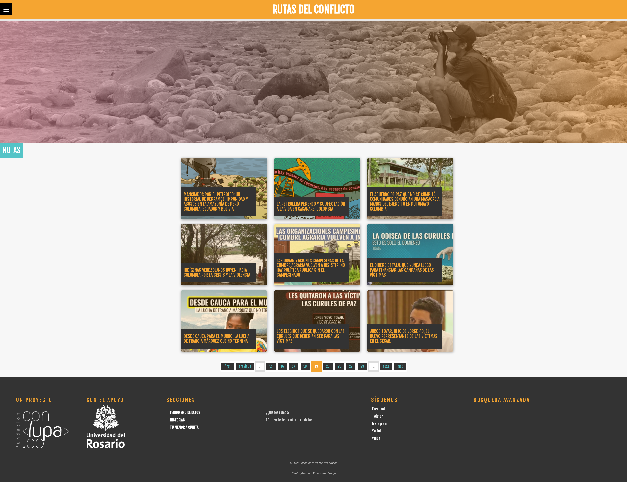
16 (282, 366)
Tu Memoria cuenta (184, 427)
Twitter (377, 416)
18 (305, 366)
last (400, 366)
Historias (177, 420)
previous (245, 366)
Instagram (379, 424)
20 (328, 366)
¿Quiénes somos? (277, 413)
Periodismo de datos (185, 413)
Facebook (379, 409)
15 (271, 366)
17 (293, 366)
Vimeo (376, 438)
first (227, 366)
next (386, 366)
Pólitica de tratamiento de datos (289, 420)
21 (339, 366)
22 (350, 366)
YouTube (377, 431)
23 (362, 366)
